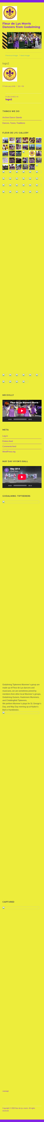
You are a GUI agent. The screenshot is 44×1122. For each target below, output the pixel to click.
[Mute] (34, 419)
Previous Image (12, 55)
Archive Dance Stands (12, 117)
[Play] (5, 419)
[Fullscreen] (38, 419)
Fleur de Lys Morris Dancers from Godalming (21, 25)
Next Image (25, 55)
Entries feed (7, 441)
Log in (5, 436)
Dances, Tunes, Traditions (13, 123)
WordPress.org (8, 452)
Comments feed (9, 446)
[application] (22, 411)
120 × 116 (21, 86)
